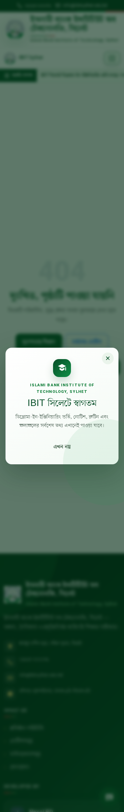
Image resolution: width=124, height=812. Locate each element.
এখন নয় (62, 447)
